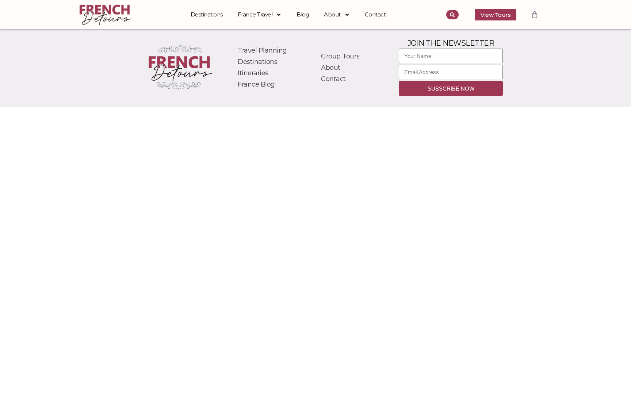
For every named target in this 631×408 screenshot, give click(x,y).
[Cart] (534, 15)
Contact (375, 14)
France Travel (255, 14)
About (332, 14)
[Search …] (452, 14)
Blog (303, 14)
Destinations (207, 14)
